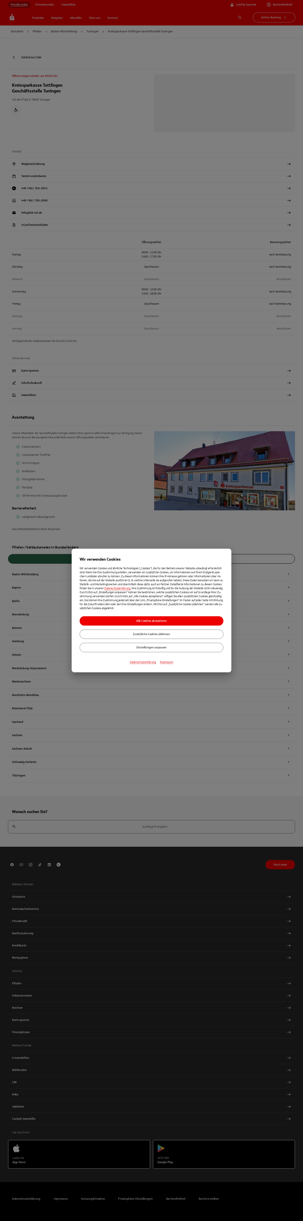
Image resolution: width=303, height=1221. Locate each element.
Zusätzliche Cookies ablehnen (151, 634)
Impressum (166, 662)
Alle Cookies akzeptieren (151, 620)
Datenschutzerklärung (117, 588)
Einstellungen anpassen (151, 647)
